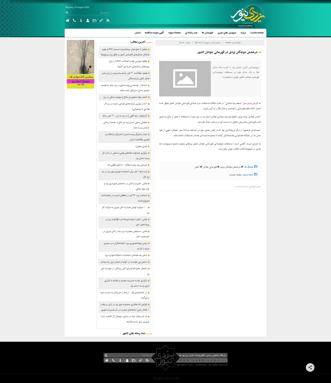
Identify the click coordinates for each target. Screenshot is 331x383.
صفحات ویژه (174, 33)
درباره (243, 33)
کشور (196, 167)
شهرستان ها (207, 33)
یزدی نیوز (247, 103)
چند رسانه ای (191, 33)
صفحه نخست (257, 33)
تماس (138, 33)
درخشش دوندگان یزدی (230, 167)
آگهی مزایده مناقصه (154, 33)
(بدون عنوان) (141, 146)
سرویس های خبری (227, 33)
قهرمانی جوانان (210, 167)
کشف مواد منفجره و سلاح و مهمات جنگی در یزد (125, 97)
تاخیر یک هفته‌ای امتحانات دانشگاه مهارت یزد (126, 255)
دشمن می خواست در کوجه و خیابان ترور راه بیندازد (124, 262)
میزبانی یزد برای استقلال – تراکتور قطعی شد (127, 165)
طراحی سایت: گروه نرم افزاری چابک (165, 378)
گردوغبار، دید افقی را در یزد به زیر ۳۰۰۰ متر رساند (124, 116)
